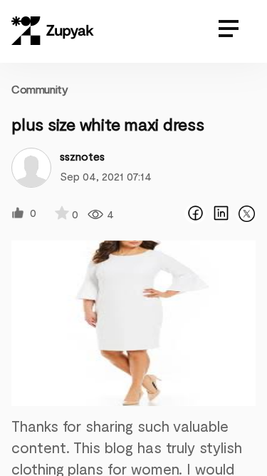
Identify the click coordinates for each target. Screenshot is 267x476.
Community (39, 89)
